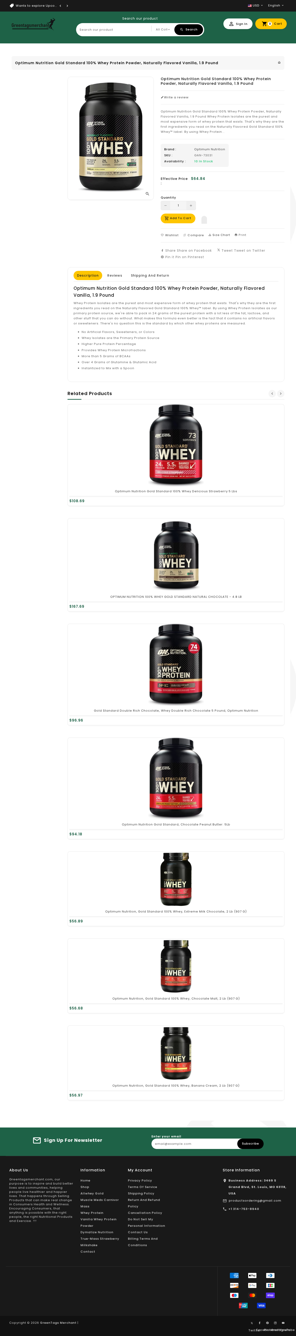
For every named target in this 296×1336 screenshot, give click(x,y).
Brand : (170, 149)
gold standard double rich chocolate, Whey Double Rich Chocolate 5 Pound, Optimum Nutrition (176, 710)
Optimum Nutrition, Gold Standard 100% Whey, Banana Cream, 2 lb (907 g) (176, 1085)
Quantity (168, 198)
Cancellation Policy (145, 1213)
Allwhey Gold (92, 1193)
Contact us (138, 1232)
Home (85, 1180)
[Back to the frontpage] (279, 62)
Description (88, 275)
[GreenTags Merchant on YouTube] (283, 1323)
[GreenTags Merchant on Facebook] (259, 1323)
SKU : (168, 155)
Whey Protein (91, 1213)
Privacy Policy (140, 1180)
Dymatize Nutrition (96, 1232)
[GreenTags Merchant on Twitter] (251, 1322)
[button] (204, 219)
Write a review (176, 97)
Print (242, 235)
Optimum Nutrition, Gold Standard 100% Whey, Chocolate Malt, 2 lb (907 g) (176, 998)
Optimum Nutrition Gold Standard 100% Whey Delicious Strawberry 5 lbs (176, 491)
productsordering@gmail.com (255, 1200)
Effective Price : (174, 181)
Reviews (114, 275)
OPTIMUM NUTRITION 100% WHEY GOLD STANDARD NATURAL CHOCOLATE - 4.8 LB (176, 597)
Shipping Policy (141, 1193)
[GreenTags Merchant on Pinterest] (267, 1323)
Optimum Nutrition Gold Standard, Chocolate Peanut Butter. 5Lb (176, 824)
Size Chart (221, 235)
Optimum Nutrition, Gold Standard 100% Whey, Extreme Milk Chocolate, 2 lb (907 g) (176, 911)
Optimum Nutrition (209, 149)
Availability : (175, 161)
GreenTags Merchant (58, 1323)
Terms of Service (142, 1187)
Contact (87, 1251)
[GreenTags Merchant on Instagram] (275, 1323)
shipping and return (150, 275)
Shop (84, 1187)
